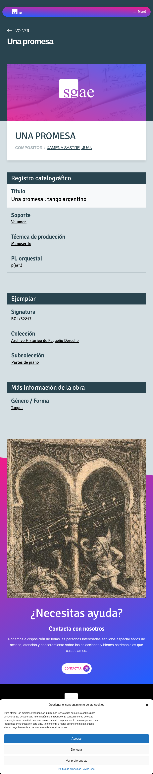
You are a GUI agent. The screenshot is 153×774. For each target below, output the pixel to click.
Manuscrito (21, 243)
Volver (22, 30)
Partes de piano (25, 362)
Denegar (76, 749)
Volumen (18, 221)
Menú (142, 11)
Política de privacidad (69, 769)
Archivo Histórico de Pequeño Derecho (45, 340)
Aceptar (77, 738)
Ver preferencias (76, 760)
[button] (147, 705)
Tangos (17, 407)
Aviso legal (89, 769)
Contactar (73, 669)
